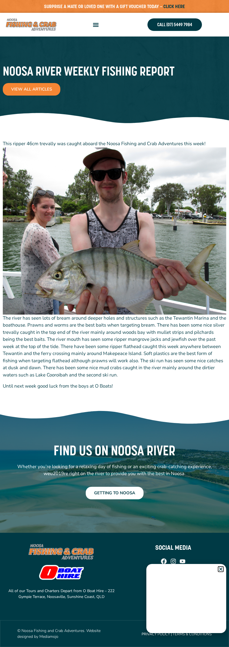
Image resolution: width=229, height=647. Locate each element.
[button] (95, 24)
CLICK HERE (174, 6)
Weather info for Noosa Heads (186, 627)
